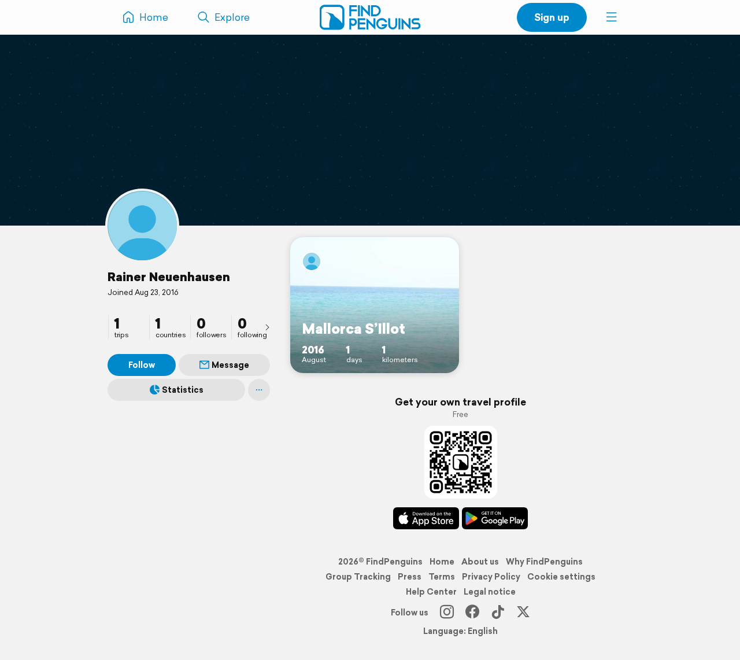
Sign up (551, 17)
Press (409, 576)
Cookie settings (561, 576)
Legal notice (490, 592)
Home (442, 561)
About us (480, 561)
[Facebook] (472, 612)
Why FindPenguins (544, 561)
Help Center (431, 592)
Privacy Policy (491, 576)
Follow (141, 365)
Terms (441, 576)
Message (230, 365)
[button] (611, 17)
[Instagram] (447, 612)
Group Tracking (358, 576)
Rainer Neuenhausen (169, 276)
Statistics (183, 390)
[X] (523, 612)
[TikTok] (498, 612)
